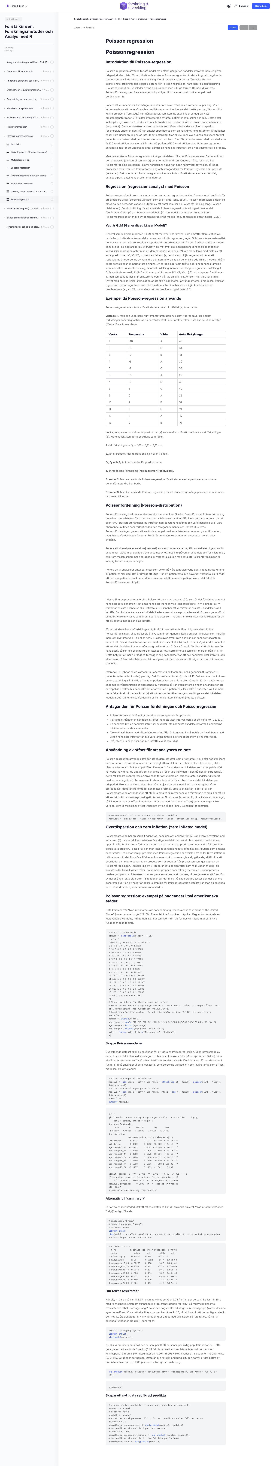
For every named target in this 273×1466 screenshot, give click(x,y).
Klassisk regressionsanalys (135, 19)
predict (118, 1372)
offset (165, 1082)
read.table (127, 936)
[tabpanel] (166, 747)
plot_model (115, 1337)
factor (129, 1025)
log (172, 1082)
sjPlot (122, 1334)
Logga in (244, 6)
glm (124, 1082)
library (113, 1231)
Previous (244, 27)
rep (127, 1022)
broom (122, 1231)
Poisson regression (158, 19)
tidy (111, 1234)
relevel (129, 1029)
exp (110, 1372)
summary (113, 1102)
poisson (197, 1082)
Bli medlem (261, 6)
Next (253, 27)
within (125, 1019)
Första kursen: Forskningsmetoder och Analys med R (97, 19)
